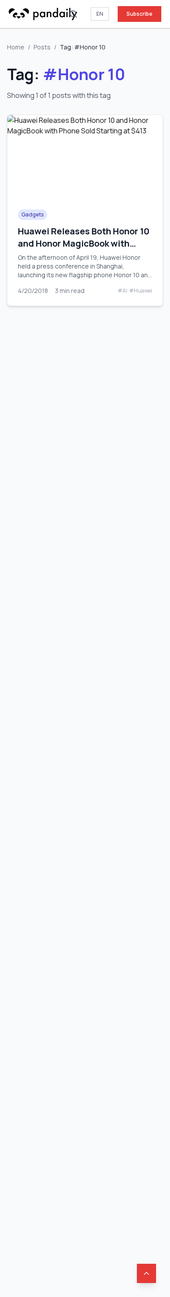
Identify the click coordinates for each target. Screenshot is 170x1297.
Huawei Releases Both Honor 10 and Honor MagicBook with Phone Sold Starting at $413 (84, 243)
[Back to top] (146, 1273)
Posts (42, 47)
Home (15, 47)
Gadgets (32, 214)
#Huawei (140, 290)
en (99, 13)
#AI (122, 290)
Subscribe (139, 13)
